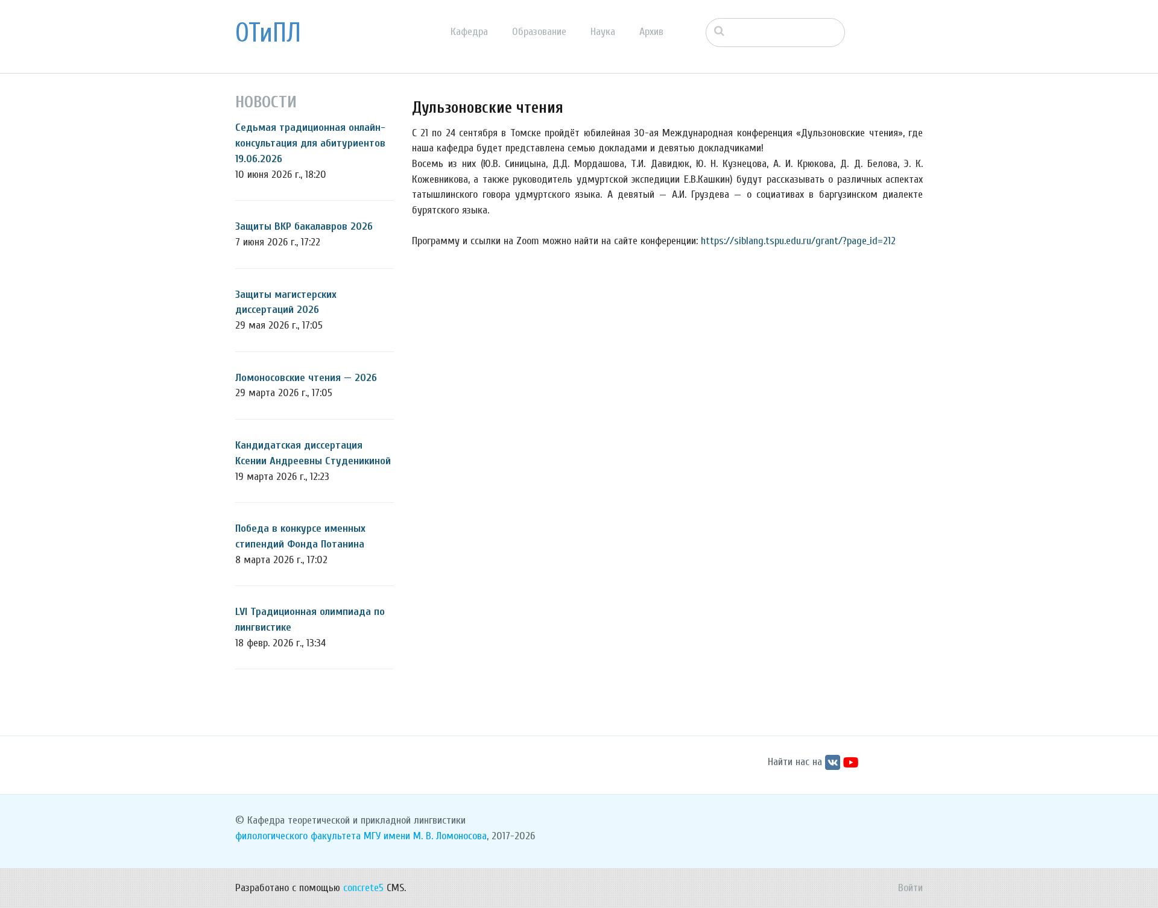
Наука (602, 31)
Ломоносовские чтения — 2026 (306, 377)
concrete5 (363, 887)
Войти (910, 887)
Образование (539, 31)
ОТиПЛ (268, 33)
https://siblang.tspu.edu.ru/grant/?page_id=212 (798, 241)
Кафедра (469, 31)
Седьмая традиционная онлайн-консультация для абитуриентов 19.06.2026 (310, 143)
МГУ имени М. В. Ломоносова (425, 836)
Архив (651, 31)
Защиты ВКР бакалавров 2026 (304, 226)
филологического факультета (298, 836)
